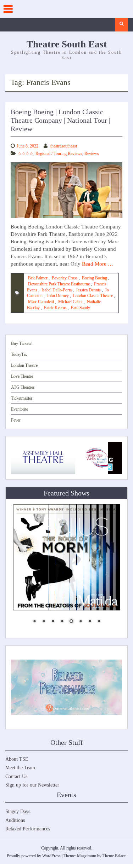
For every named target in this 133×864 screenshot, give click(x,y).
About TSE (16, 759)
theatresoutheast (63, 146)
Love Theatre (22, 376)
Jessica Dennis (88, 290)
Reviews (91, 153)
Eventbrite (19, 409)
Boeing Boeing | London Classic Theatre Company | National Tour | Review (60, 120)
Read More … (97, 264)
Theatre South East (67, 44)
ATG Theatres (23, 387)
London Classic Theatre (93, 295)
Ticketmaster (21, 398)
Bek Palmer (38, 278)
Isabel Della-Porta (56, 290)
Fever (16, 420)
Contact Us (16, 776)
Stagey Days (17, 811)
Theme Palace (114, 855)
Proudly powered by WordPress (34, 855)
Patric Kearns (55, 307)
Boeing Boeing (94, 278)
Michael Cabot (70, 301)
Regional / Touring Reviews (58, 153)
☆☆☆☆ (25, 153)
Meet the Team (20, 767)
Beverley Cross (65, 278)
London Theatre (24, 365)
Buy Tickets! (22, 343)
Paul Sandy (80, 307)
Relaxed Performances (27, 828)
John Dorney (58, 295)
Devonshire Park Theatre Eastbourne (59, 284)
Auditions (15, 820)
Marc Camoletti (41, 301)
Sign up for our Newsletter (32, 785)
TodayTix (19, 354)
